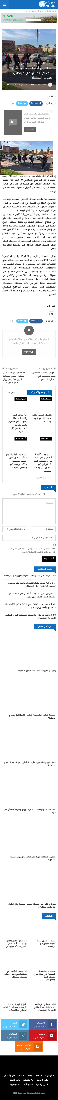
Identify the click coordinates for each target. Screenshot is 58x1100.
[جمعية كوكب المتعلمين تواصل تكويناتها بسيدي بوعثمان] (29, 694)
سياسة (38, 1076)
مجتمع (21, 1076)
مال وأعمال (9, 1076)
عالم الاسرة (15, 1080)
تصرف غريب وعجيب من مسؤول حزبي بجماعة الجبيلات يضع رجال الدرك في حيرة (14, 378)
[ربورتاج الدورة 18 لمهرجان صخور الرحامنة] (29, 649)
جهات (30, 1076)
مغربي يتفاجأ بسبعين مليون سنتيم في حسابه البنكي (44, 376)
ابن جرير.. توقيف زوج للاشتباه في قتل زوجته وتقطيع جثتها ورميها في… (30, 606)
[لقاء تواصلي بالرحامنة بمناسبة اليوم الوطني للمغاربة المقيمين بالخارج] (43, 993)
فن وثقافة (28, 1080)
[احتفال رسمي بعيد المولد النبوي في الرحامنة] (41, 404)
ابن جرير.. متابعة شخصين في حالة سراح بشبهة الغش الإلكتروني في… (32, 595)
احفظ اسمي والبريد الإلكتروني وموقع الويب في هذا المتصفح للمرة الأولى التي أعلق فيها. (32, 550)
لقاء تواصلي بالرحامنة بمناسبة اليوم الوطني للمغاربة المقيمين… (30, 616)
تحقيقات (28, 1084)
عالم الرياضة (42, 1080)
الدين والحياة (42, 1084)
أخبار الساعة (46, 399)
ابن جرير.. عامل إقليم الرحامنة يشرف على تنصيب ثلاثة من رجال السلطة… (32, 584)
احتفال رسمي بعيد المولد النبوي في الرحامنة (26, 576)
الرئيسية (49, 1076)
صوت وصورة (15, 1084)
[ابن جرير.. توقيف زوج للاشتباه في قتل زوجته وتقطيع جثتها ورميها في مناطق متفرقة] (16, 444)
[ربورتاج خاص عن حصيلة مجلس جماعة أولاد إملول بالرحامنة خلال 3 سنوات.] (29, 882)
